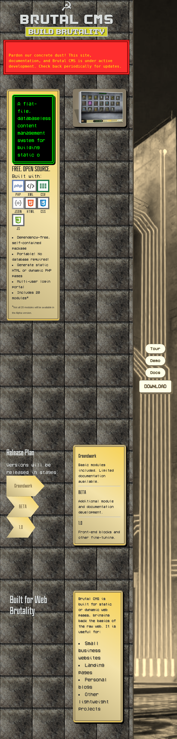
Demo (155, 360)
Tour (155, 348)
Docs (155, 372)
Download (155, 386)
